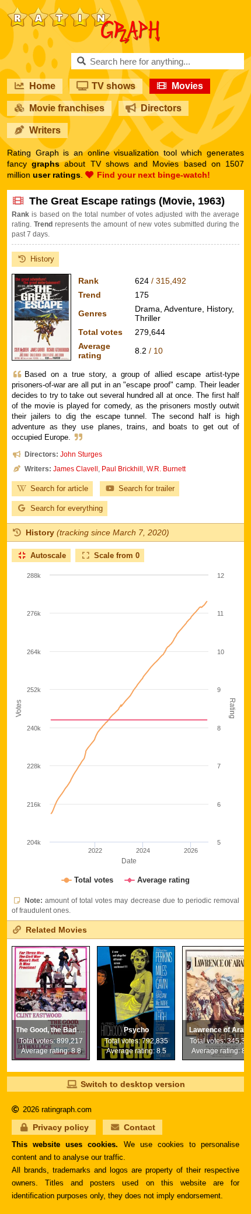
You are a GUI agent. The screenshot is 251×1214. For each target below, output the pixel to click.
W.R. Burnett (166, 469)
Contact (139, 1127)
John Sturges (81, 454)
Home (42, 86)
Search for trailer (146, 488)
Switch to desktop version (133, 1084)
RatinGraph (83, 11)
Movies (187, 86)
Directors (161, 108)
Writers (45, 130)
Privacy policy (61, 1127)
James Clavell (75, 469)
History (42, 259)
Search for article (59, 488)
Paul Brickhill (122, 469)
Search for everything (66, 508)
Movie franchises (66, 108)
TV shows (113, 86)
